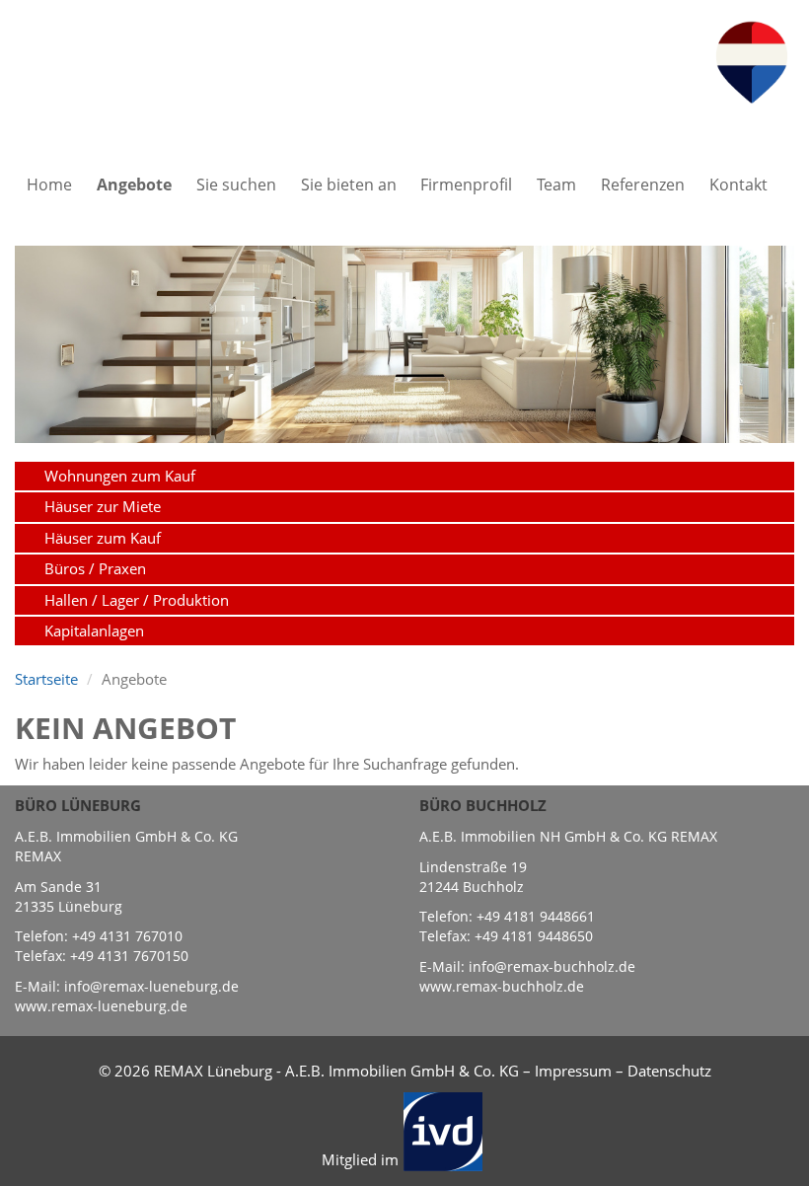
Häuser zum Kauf (102, 538)
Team (556, 184)
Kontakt (738, 184)
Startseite (46, 679)
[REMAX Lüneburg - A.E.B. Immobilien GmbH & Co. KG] (751, 60)
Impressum (573, 1070)
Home (49, 184)
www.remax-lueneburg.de (101, 1006)
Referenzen (643, 184)
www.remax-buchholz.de (501, 986)
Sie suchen (236, 184)
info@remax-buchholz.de (552, 966)
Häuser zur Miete (102, 506)
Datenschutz (669, 1070)
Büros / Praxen (95, 568)
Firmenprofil (466, 184)
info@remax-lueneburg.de (151, 986)
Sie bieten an (349, 184)
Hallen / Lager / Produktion (136, 600)
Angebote (134, 184)
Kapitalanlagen (94, 630)
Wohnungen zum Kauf (119, 475)
